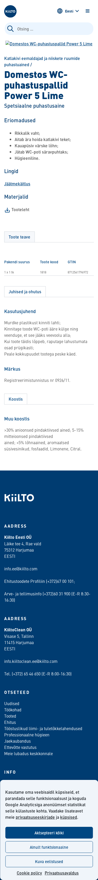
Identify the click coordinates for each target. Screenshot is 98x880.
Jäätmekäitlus (17, 184)
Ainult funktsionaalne (49, 847)
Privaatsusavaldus (62, 873)
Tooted (10, 716)
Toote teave (19, 237)
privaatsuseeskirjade (35, 817)
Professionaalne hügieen (26, 734)
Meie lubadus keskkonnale (28, 753)
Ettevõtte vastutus (20, 747)
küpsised (68, 817)
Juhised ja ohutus (25, 292)
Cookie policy (29, 873)
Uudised (11, 703)
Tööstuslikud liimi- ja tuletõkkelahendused (43, 728)
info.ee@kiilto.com (20, 568)
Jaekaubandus (17, 741)
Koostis (16, 399)
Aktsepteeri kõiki (49, 832)
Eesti (69, 11)
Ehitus (10, 722)
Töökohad (12, 709)
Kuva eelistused (49, 861)
